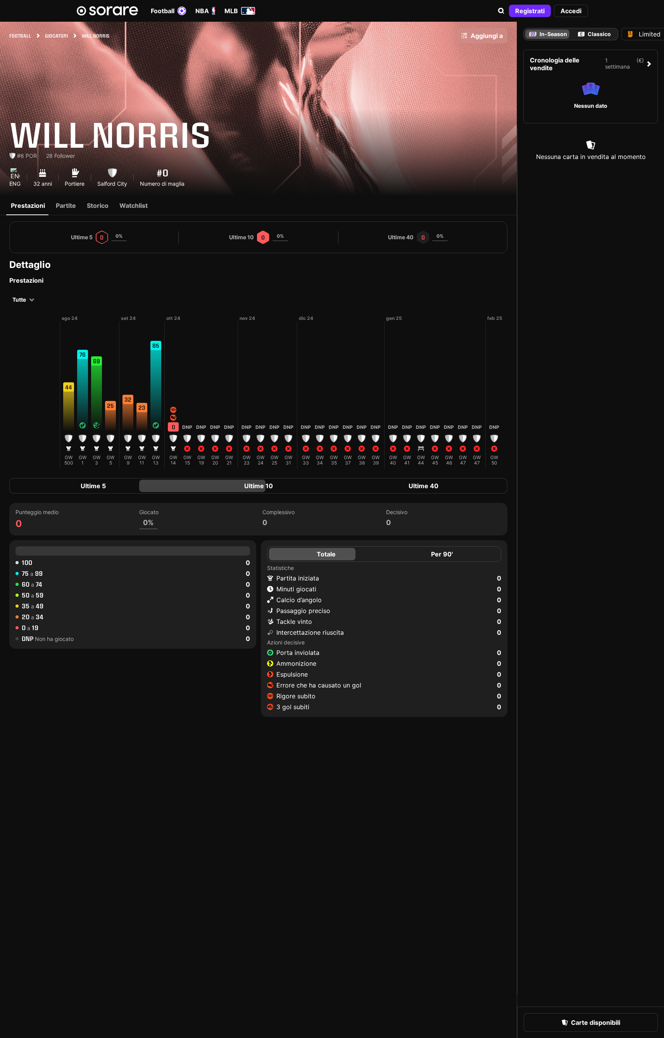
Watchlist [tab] (133, 205)
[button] (501, 11)
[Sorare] (107, 10)
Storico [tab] (98, 205)
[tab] (594, 34)
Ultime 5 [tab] (93, 486)
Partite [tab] (66, 205)
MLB (231, 11)
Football (162, 11)
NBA (202, 11)
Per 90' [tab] (442, 554)
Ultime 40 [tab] (423, 486)
